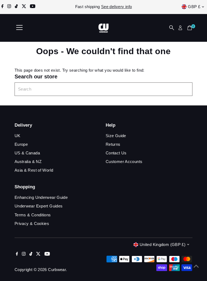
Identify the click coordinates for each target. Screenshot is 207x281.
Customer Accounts (124, 161)
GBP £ (194, 6)
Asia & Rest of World (34, 170)
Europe (21, 144)
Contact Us (116, 153)
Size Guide (116, 135)
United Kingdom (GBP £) (162, 244)
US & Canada (27, 153)
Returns (113, 144)
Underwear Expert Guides (39, 206)
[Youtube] (33, 6)
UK (17, 135)
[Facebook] (2, 6)
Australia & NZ (28, 161)
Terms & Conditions (33, 215)
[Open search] (171, 27)
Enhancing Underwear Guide (41, 197)
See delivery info (116, 6)
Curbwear (57, 269)
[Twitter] (23, 6)
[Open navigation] (19, 27)
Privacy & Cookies (32, 223)
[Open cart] (189, 27)
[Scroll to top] (196, 266)
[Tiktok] (16, 6)
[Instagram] (9, 6)
